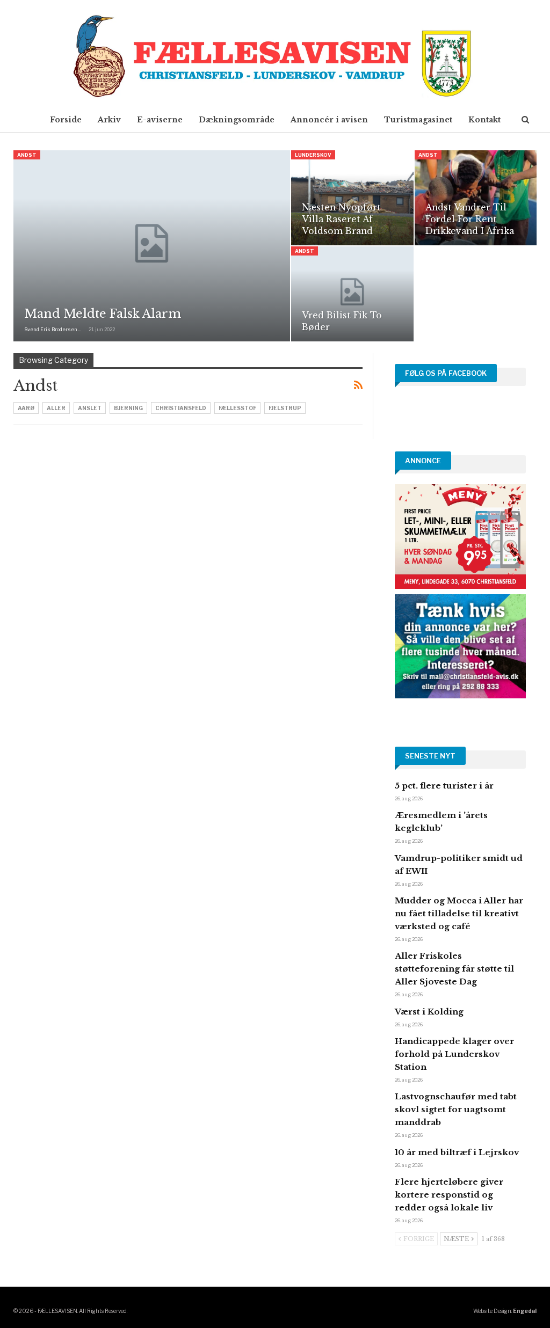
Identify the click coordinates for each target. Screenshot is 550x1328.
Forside (66, 120)
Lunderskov (313, 155)
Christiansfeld (180, 408)
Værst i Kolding (429, 1011)
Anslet (90, 408)
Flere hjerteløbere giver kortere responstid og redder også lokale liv (449, 1195)
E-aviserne (160, 120)
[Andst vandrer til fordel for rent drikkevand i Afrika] (476, 198)
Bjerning (128, 408)
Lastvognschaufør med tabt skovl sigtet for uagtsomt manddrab (456, 1109)
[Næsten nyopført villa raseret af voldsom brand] (352, 198)
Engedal (525, 1311)
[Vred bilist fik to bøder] (352, 294)
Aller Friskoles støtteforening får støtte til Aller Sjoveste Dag (454, 969)
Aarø (26, 408)
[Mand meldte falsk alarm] (151, 246)
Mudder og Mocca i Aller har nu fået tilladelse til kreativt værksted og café (459, 913)
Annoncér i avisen (329, 120)
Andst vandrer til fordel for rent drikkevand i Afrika (469, 219)
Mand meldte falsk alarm (102, 314)
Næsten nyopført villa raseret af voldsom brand (341, 219)
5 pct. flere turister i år (444, 785)
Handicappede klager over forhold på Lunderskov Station (454, 1054)
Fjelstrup (285, 408)
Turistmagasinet (418, 120)
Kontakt (484, 120)
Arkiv (109, 120)
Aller (56, 408)
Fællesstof (237, 408)
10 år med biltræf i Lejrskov (457, 1152)
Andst (27, 155)
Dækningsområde (236, 120)
